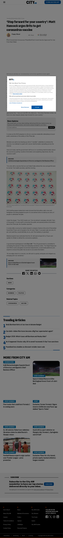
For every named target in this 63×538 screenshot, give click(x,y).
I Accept (37, 107)
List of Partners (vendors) (15, 103)
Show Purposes (25, 107)
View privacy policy (17, 93)
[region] (31, 94)
